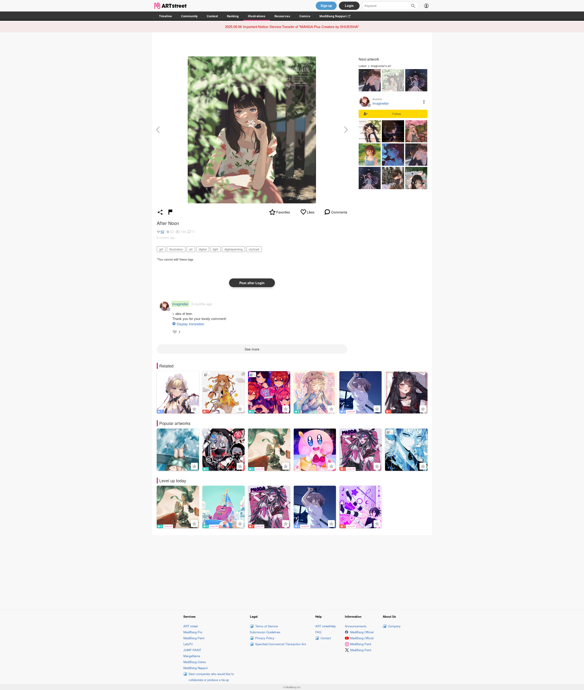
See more (252, 349)
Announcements (355, 626)
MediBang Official (362, 632)
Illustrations (256, 16)
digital (203, 249)
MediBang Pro (192, 632)
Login (349, 6)
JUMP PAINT (192, 650)
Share (160, 212)
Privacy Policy (264, 638)
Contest (212, 16)
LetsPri (188, 644)
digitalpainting (233, 249)
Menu (424, 101)
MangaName (191, 656)
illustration (176, 249)
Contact (326, 638)
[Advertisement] (292, 572)
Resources (282, 16)
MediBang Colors (194, 662)
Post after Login (252, 282)
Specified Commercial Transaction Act (280, 644)
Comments (339, 212)
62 (162, 231)
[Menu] (426, 6)
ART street (190, 626)
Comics (304, 16)
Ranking (233, 16)
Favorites (283, 212)
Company (394, 626)
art (191, 249)
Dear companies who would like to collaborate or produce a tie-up (211, 677)
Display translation (190, 323)
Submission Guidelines (265, 632)
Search (413, 5)
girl (161, 249)
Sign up (326, 6)
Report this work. (170, 212)
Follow (396, 114)
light (215, 249)
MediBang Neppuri (337, 16)
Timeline (165, 16)
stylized (254, 249)
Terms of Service (266, 626)
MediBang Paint (193, 638)
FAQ (318, 632)
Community (189, 16)
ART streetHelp (325, 626)
